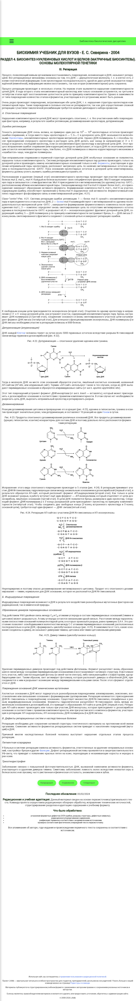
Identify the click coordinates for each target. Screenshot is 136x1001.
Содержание (68, 783)
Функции (44, 750)
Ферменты (104, 163)
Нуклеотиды (16, 138)
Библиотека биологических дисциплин (103, 41)
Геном (106, 412)
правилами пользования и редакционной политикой (83, 977)
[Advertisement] (68, 18)
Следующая (89, 783)
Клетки (21, 332)
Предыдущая (47, 783)
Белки (60, 201)
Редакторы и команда (80, 983)
